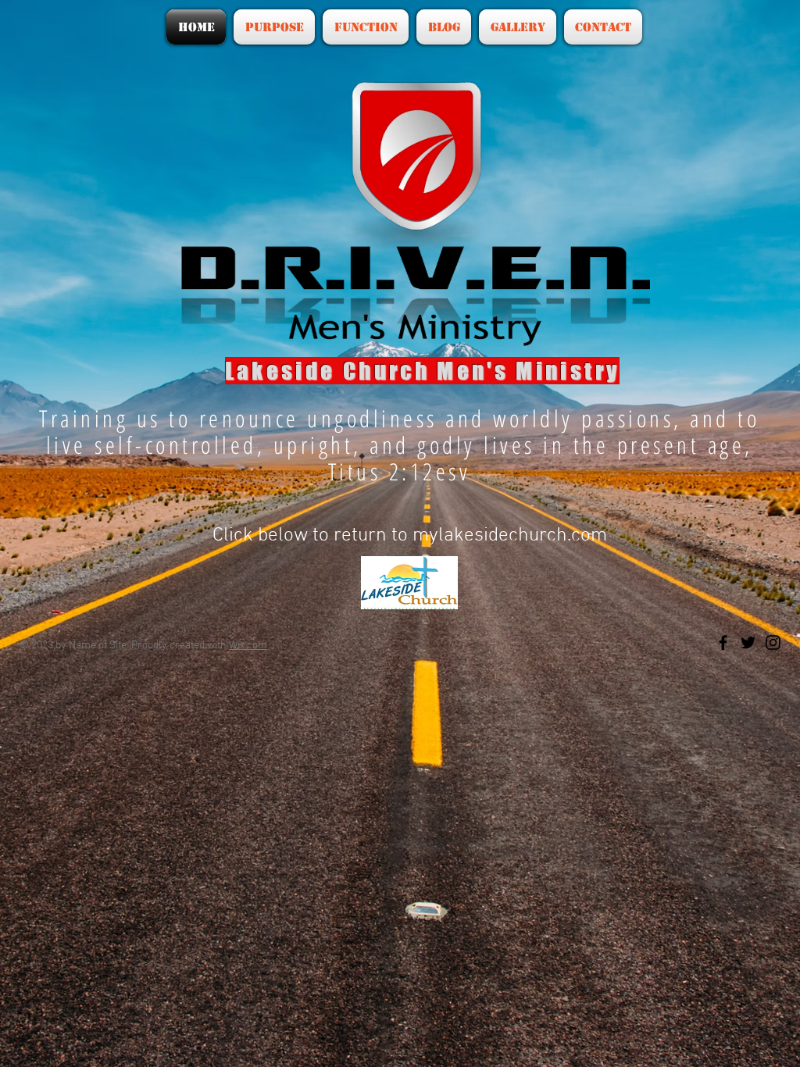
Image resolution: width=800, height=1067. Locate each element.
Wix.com (248, 645)
